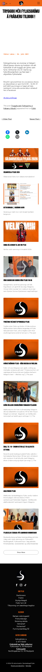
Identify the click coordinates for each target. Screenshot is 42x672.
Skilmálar (28, 666)
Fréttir (21, 598)
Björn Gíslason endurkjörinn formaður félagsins (20, 405)
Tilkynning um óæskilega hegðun (21, 605)
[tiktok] (25, 585)
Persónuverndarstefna (17, 666)
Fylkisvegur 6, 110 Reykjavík (21, 646)
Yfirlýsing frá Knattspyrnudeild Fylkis (16, 322)
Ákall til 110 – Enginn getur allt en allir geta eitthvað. (18, 448)
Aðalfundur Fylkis (9, 491)
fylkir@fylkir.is (21, 639)
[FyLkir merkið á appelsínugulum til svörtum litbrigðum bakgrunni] (21, 433)
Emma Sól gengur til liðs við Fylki (14, 245)
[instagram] (21, 585)
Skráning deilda (21, 621)
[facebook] (17, 585)
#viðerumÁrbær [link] (10, 98)
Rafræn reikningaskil (21, 616)
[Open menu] (38, 3)
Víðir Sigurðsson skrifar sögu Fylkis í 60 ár (17, 280)
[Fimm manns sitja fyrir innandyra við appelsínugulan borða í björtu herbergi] (21, 391)
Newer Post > (35, 119)
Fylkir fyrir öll (21, 603)
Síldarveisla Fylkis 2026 (11, 172)
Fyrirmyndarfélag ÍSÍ (21, 629)
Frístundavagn (21, 619)
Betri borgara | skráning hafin (13, 207)
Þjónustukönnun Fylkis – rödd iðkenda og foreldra (20, 363)
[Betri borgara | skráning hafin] (21, 193)
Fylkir (33, 108)
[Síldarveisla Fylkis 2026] (21, 158)
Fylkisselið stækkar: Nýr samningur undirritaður (20, 533)
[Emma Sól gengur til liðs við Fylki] (21, 231)
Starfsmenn (21, 595)
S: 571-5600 (21, 642)
